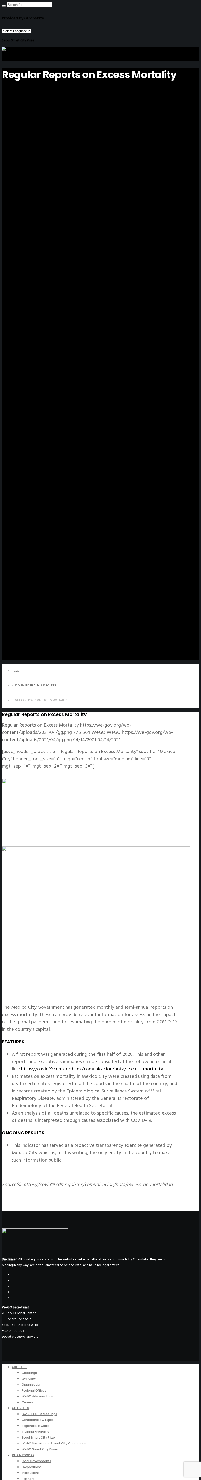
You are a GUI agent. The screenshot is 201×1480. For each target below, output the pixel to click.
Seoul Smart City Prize (18, 40)
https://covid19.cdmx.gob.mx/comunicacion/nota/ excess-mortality (92, 1069)
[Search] (4, 6)
